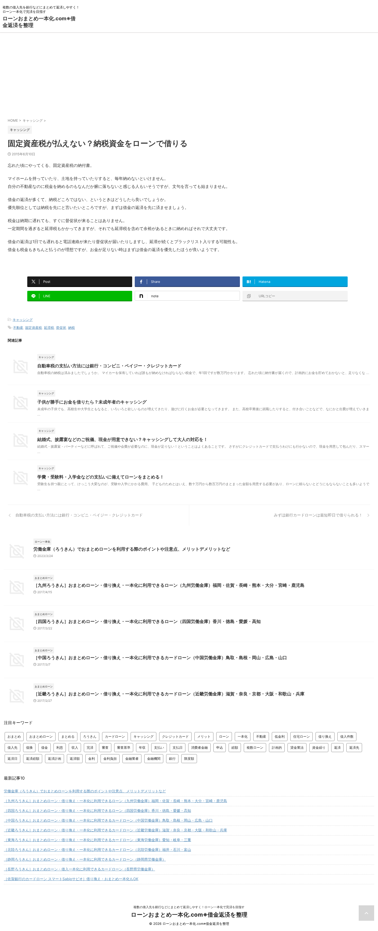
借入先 (12, 747)
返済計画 (54, 758)
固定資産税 (33, 327)
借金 (44, 747)
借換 (29, 747)
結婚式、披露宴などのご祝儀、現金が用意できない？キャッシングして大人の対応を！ (122, 439)
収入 (74, 747)
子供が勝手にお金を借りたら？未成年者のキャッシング (92, 402)
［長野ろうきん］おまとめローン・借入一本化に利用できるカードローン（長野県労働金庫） (79, 869)
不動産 (18, 327)
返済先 (354, 747)
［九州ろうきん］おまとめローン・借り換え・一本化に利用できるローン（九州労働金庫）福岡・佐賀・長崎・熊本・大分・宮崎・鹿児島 (168, 585)
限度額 (189, 758)
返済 (337, 747)
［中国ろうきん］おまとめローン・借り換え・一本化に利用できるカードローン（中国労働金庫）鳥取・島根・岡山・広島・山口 (160, 657)
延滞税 (49, 327)
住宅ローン (301, 736)
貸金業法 (297, 747)
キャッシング (23, 320)
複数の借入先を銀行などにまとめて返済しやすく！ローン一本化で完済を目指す (189, 907)
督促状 (61, 327)
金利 (91, 758)
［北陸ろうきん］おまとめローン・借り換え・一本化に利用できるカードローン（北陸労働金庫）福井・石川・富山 (97, 849)
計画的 (277, 747)
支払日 (178, 747)
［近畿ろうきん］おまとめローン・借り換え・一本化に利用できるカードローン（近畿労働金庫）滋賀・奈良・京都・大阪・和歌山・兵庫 (168, 693)
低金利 (280, 736)
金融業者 (132, 758)
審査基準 (123, 747)
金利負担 (110, 758)
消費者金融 (199, 747)
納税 (71, 327)
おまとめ (14, 736)
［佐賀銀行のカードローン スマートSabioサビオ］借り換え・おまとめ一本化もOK (71, 879)
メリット (204, 736)
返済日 (12, 758)
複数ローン (255, 747)
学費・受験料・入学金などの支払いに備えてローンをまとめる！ (100, 476)
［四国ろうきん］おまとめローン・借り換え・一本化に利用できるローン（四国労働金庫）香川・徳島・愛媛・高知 (147, 621)
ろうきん (89, 736)
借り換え (325, 736)
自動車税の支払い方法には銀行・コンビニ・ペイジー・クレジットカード (109, 365)
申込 (219, 747)
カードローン (115, 736)
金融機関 (153, 758)
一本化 (243, 736)
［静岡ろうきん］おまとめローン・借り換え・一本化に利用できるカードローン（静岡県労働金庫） (85, 859)
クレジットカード (175, 736)
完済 (90, 747)
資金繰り (319, 747)
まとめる (68, 736)
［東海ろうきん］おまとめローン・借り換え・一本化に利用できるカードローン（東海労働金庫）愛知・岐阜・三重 (97, 840)
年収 (142, 747)
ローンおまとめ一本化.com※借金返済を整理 (189, 914)
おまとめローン (41, 736)
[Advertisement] (189, 71)
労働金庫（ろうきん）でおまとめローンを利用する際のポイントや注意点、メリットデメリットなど (131, 549)
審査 (105, 747)
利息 (59, 747)
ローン (224, 736)
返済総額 (32, 758)
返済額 (75, 758)
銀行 (172, 758)
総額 (234, 747)
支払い (159, 747)
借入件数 (347, 736)
